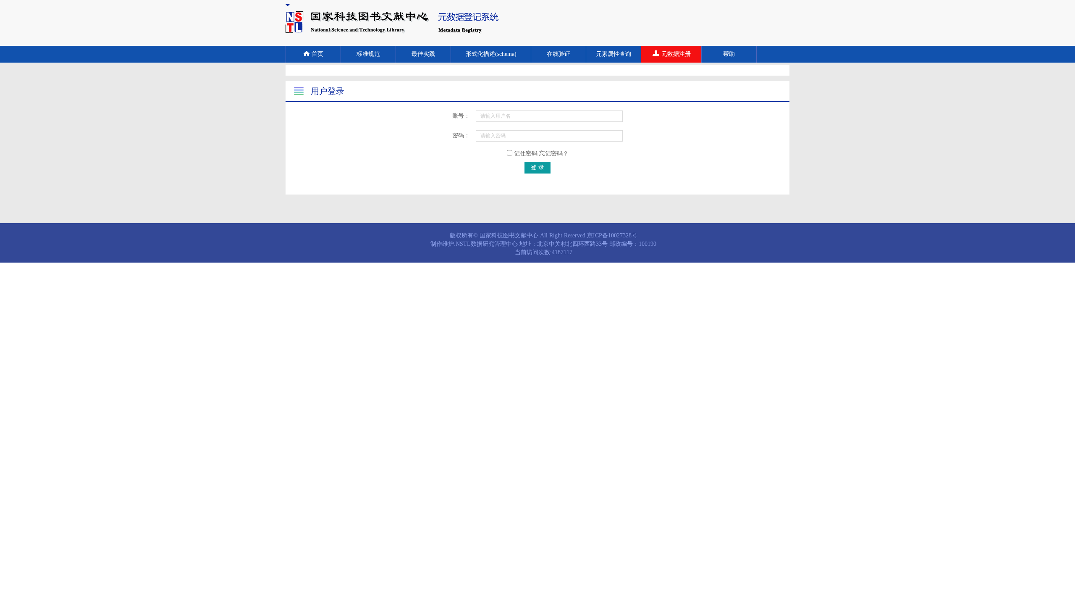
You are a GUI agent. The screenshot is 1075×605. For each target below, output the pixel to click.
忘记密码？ (554, 153)
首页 (317, 54)
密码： (461, 135)
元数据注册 (676, 54)
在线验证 (558, 54)
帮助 (729, 54)
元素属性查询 (613, 54)
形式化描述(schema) (491, 54)
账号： (461, 116)
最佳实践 (423, 54)
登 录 (537, 167)
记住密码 (540, 153)
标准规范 (368, 54)
